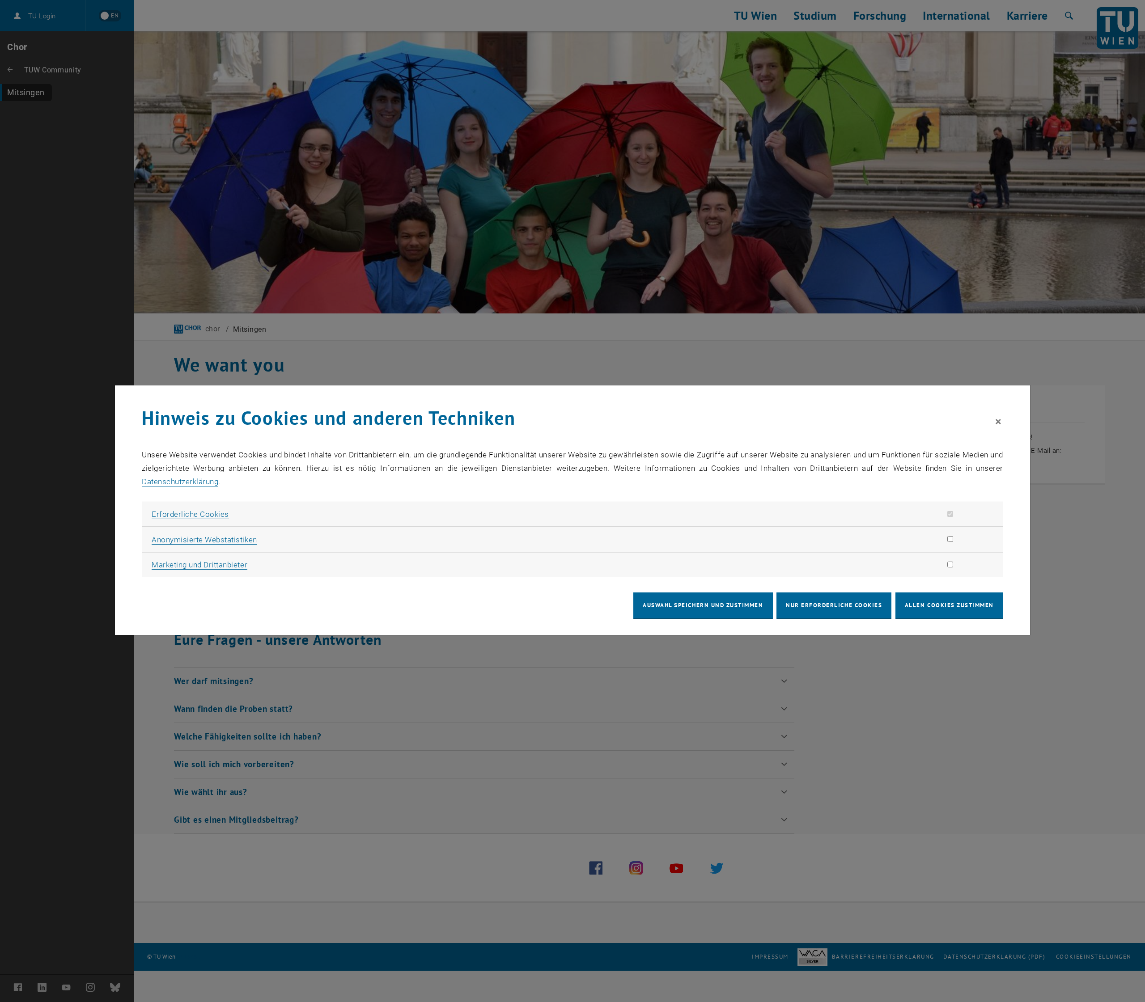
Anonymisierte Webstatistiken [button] (204, 539)
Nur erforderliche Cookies (834, 605)
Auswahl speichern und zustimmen (703, 605)
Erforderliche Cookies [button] (190, 514)
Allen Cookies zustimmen (949, 605)
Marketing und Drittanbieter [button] (199, 564)
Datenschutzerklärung (180, 481)
